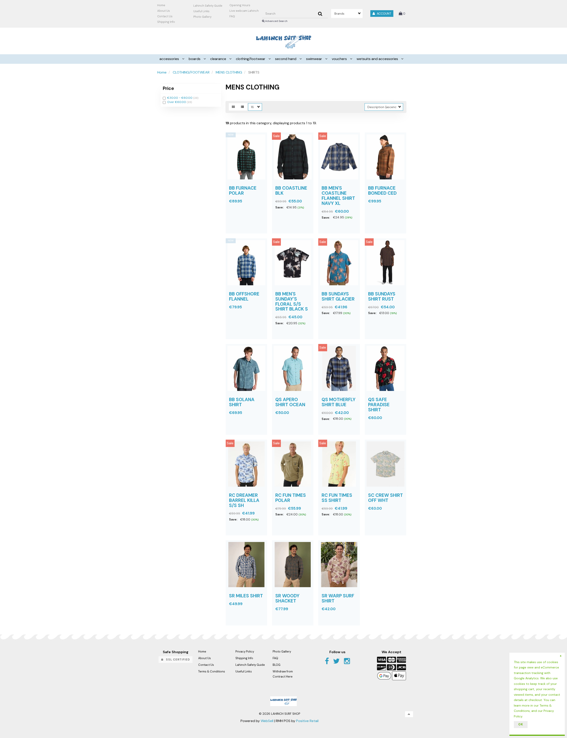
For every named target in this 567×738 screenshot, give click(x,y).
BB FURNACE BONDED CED (382, 190)
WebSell (267, 721)
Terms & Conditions (211, 671)
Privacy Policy (244, 651)
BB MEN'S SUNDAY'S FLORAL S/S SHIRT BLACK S (291, 301)
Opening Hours (239, 5)
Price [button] (168, 88)
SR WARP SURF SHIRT (338, 598)
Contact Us (165, 16)
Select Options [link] (242, 237)
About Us (163, 11)
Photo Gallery (202, 17)
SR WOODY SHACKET (287, 598)
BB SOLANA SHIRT (241, 402)
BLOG (276, 665)
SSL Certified (176, 659)
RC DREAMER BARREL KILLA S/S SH (244, 500)
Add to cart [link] (346, 237)
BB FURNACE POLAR (242, 190)
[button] (402, 13)
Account (383, 14)
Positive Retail (307, 721)
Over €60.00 (177, 102)
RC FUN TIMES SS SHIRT (337, 497)
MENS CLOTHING (229, 72)
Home (161, 5)
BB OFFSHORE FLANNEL (244, 296)
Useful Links (201, 11)
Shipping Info (244, 658)
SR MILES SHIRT (246, 596)
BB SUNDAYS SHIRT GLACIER (338, 296)
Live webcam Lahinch (244, 11)
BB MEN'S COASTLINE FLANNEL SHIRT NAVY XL (338, 195)
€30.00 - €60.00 (180, 98)
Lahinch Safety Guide (207, 6)
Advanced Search (275, 21)
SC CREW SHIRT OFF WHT (385, 497)
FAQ (232, 16)
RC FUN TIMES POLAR (290, 497)
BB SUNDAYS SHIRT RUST (381, 296)
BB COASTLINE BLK (291, 190)
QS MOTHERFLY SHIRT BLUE (338, 402)
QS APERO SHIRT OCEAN (290, 402)
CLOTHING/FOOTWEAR (191, 72)
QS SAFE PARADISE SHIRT (379, 404)
